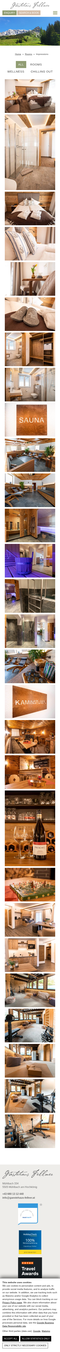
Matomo (46, 1331)
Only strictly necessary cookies (25, 1345)
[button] (55, 12)
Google (36, 1331)
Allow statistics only (36, 1338)
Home (18, 54)
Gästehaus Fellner (30, 1246)
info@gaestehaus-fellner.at (18, 1197)
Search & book (29, 12)
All (21, 64)
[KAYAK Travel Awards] (30, 1269)
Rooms (28, 54)
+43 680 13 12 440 (13, 1194)
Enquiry (9, 12)
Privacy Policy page (12, 1302)
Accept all (10, 1338)
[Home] (30, 5)
